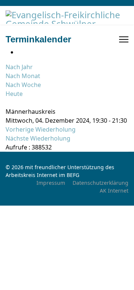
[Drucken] (19, 52)
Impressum (50, 182)
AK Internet (114, 190)
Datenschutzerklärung (100, 182)
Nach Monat (23, 76)
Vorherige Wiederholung (41, 129)
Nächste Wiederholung (38, 138)
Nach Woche (23, 85)
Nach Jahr (19, 67)
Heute (14, 94)
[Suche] (8, 103)
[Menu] (123, 39)
